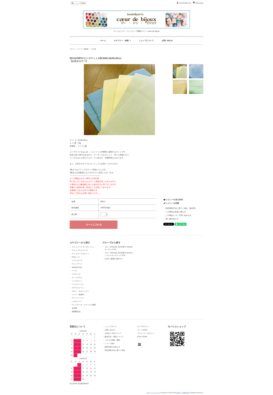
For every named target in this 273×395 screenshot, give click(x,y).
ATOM (144, 337)
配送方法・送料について (114, 337)
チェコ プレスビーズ (80, 250)
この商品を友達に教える (176, 212)
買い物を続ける (172, 219)
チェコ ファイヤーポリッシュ (83, 247)
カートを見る (142, 330)
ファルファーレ (78, 284)
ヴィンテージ (77, 264)
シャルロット (77, 281)
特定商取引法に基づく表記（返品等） (181, 208)
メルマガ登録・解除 (112, 340)
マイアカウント (185, 3)
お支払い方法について (113, 333)
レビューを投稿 (172, 203)
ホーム (103, 40)
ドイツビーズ (77, 260)
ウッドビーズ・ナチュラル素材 (84, 305)
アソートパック (78, 298)
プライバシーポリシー (145, 333)
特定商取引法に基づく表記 (115, 350)
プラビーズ (76, 274)
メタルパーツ (77, 301)
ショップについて (146, 40)
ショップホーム (111, 326)
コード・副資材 (82, 49)
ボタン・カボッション (80, 291)
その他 (93, 49)
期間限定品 (76, 312)
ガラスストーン (78, 288)
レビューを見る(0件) (174, 199)
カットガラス (77, 278)
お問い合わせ (167, 40)
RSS (139, 337)
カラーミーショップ (152, 392)
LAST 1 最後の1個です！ (114, 259)
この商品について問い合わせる (178, 215)
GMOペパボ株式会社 (183, 392)
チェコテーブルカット (80, 254)
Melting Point (77, 267)
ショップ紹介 (110, 343)
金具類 (74, 308)
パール (74, 271)
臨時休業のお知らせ (112, 347)
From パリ (76, 257)
